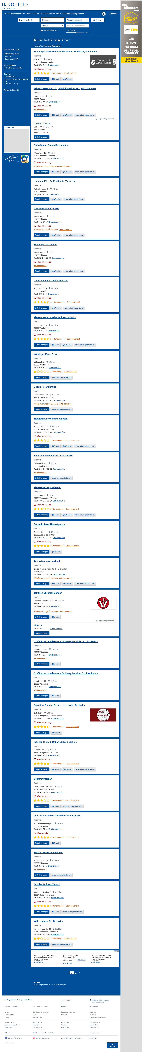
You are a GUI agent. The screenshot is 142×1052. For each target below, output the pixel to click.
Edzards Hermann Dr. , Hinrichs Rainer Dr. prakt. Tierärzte (65, 88)
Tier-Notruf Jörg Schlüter (47, 487)
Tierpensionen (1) (11, 84)
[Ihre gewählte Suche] (29, 20)
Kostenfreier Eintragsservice (72, 14)
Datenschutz (65, 1014)
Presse (7, 1017)
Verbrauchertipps (95, 1033)
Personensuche (94, 1027)
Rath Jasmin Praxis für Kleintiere (51, 145)
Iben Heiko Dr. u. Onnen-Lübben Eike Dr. (55, 742)
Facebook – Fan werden (14, 1038)
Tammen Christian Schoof (48, 593)
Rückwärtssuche (14, 14)
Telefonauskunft (38, 1027)
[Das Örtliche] (15, 5)
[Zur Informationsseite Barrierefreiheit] (103, 13)
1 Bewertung (56, 73)
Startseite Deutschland (11, 1006)
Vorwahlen (64, 1025)
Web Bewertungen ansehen (46, 166)
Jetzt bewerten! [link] (70, 73)
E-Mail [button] (56, 79)
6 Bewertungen (57, 837)
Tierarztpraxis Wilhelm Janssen (51, 418)
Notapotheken (49, 14)
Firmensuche (65, 1027)
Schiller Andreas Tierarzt (47, 884)
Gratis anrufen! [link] (54, 65)
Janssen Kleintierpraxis (46, 208)
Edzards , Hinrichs (42, 123)
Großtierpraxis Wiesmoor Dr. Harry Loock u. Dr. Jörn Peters (66, 673)
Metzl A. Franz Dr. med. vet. (48, 852)
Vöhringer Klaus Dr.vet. (46, 354)
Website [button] (68, 79)
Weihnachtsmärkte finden (12, 1025)
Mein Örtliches (37, 1017)
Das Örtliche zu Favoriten (40, 1006)
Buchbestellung (9, 1014)
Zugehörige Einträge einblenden (104, 119)
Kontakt (63, 1006)
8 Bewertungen (57, 906)
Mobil (34, 1014)
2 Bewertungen (57, 440)
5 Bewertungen (57, 546)
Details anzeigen (41, 137)
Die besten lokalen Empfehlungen (71, 1038)
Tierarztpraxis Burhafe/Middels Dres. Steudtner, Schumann (65, 51)
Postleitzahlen (65, 1022)
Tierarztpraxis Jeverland (47, 561)
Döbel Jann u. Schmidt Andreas (51, 280)
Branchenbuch (94, 1025)
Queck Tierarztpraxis (45, 387)
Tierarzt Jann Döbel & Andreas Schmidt (55, 317)
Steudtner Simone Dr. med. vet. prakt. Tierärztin (59, 705)
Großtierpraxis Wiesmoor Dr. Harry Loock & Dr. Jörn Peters (66, 641)
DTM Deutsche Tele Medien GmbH (43, 1033)
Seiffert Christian (43, 778)
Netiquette (93, 1012)
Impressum (93, 1014)
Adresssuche (8, 1027)
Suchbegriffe (93, 1038)
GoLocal (7, 1033)
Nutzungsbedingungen (68, 1012)
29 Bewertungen (57, 302)
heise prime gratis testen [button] (84, 115)
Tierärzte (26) (9, 77)
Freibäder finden (9, 1022)
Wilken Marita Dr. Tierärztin (48, 921)
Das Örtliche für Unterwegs (41, 1012)
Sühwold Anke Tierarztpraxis (49, 524)
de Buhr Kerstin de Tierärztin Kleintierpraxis (57, 815)
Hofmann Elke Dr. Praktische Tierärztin (54, 181)
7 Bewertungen (57, 727)
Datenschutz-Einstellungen (98, 1017)
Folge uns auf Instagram (43, 1038)
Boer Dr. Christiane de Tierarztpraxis (53, 455)
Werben (7, 1012)
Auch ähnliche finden (50, 30)
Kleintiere (38, 625)
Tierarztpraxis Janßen (45, 244)
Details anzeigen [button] (41, 79)
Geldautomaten (32, 14)
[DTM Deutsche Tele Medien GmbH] (75, 1001)
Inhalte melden (94, 1006)
